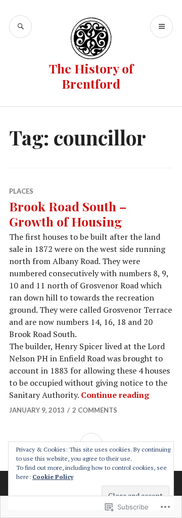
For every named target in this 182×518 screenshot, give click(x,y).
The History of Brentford (91, 76)
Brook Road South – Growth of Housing (67, 214)
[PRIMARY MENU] (161, 26)
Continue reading (115, 394)
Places (21, 191)
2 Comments (94, 410)
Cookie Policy (52, 476)
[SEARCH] (20, 26)
